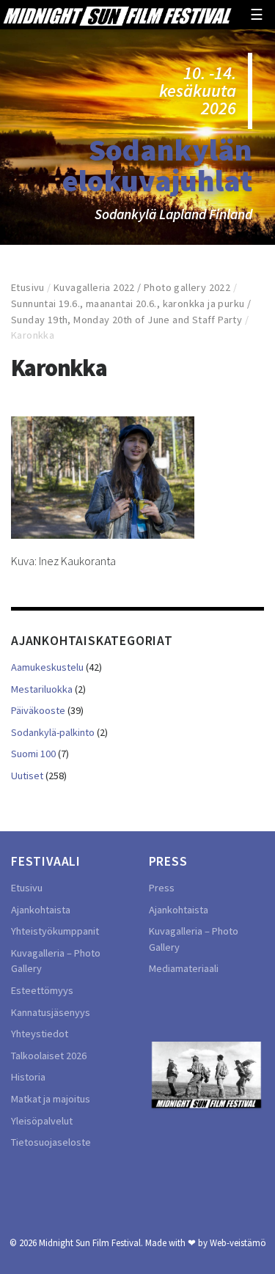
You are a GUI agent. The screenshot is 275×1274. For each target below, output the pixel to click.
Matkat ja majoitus (50, 1098)
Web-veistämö (238, 1242)
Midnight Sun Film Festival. (91, 1242)
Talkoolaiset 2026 (49, 1055)
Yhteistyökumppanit (55, 931)
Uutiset (27, 775)
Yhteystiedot (39, 1033)
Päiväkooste (38, 710)
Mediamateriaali (184, 968)
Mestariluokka (42, 689)
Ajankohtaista (40, 909)
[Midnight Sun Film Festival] (117, 15)
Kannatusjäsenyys (50, 1012)
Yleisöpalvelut (42, 1120)
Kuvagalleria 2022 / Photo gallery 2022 (142, 287)
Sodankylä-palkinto (53, 732)
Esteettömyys (42, 990)
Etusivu (28, 287)
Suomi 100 (33, 753)
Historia (28, 1076)
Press (162, 887)
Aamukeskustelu (47, 667)
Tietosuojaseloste (51, 1142)
